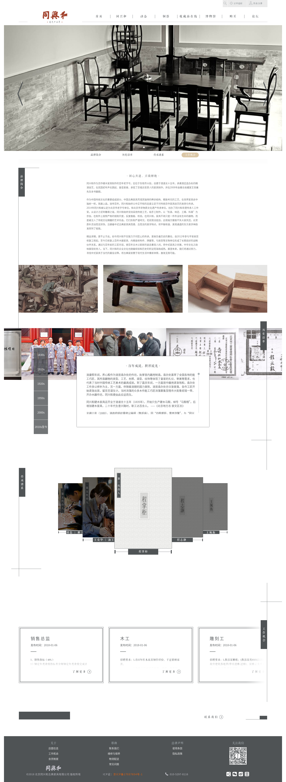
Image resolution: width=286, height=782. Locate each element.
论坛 (255, 16)
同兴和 (121, 16)
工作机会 (53, 753)
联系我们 (211, 717)
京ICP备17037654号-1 (128, 774)
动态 (143, 16)
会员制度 (53, 759)
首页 (99, 16)
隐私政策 (177, 753)
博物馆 (210, 16)
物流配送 (114, 759)
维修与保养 (114, 753)
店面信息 (53, 748)
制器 (166, 16)
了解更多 (79, 671)
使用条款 (177, 748)
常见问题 (114, 764)
